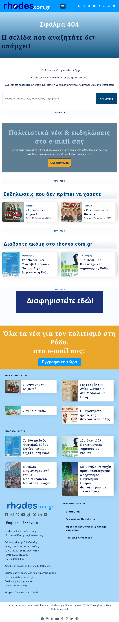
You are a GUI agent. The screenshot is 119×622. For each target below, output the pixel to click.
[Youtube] (94, 6)
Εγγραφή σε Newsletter (80, 519)
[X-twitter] (89, 6)
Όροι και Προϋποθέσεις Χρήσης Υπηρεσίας (86, 528)
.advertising (103, 605)
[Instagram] (84, 6)
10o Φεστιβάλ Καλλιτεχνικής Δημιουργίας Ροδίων (95, 264)
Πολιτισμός (27, 255)
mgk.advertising (34, 535)
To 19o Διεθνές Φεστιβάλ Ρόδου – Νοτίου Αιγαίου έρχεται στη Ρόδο (36, 266)
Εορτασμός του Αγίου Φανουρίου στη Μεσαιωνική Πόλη (93, 391)
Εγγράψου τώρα (59, 162)
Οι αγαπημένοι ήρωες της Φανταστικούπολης (95, 415)
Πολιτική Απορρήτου (79, 537)
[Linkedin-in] (109, 6)
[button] (63, 6)
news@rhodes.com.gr (21, 577)
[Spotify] (113, 6)
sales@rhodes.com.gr (16, 585)
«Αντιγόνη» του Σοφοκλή (37, 212)
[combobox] (48, 98)
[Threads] (104, 6)
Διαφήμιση (73, 511)
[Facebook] (79, 6)
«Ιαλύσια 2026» (35, 411)
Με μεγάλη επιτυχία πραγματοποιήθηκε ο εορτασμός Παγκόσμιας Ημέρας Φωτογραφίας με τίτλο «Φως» (95, 479)
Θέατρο (30, 205)
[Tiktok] (99, 6)
